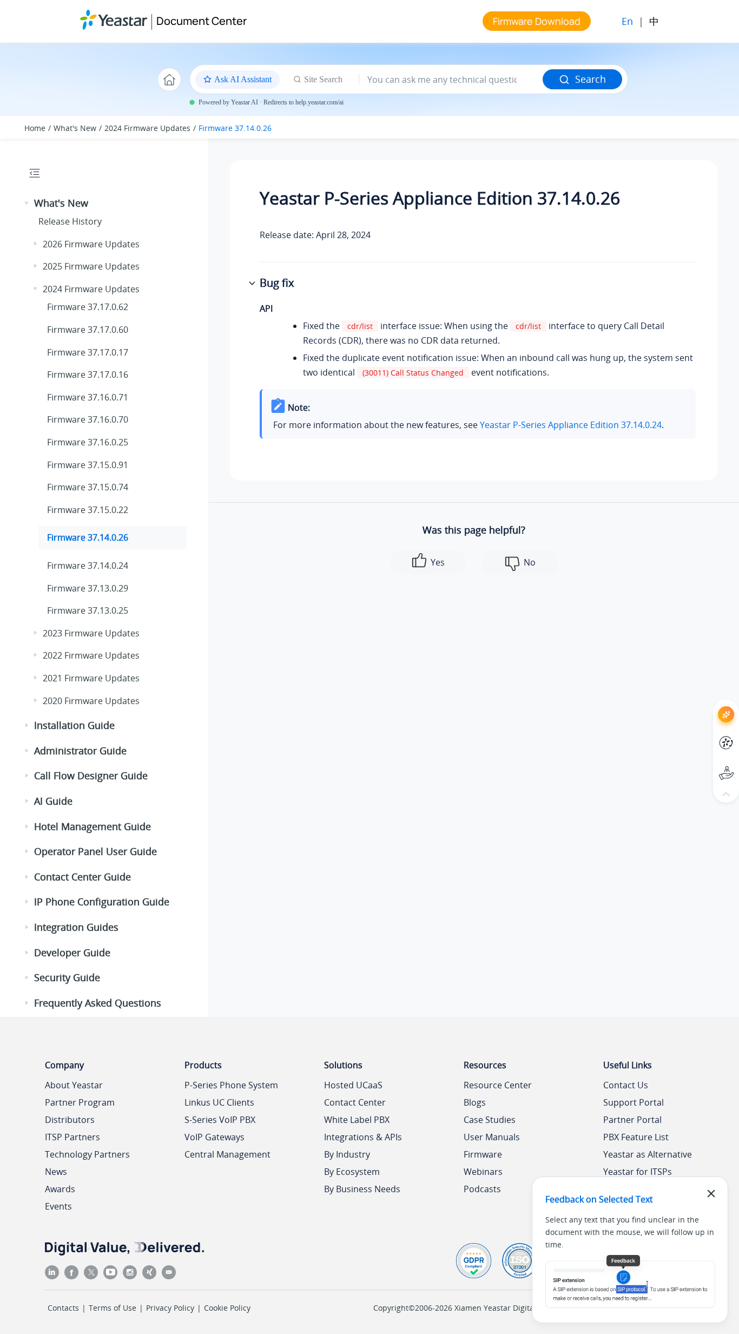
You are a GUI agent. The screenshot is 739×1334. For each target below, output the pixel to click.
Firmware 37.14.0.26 (235, 128)
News (56, 1172)
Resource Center (498, 1085)
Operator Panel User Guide (95, 851)
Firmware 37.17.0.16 (87, 374)
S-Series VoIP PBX (219, 1120)
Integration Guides (76, 927)
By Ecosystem (352, 1172)
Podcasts (482, 1189)
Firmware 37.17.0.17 (87, 352)
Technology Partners (87, 1154)
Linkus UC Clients (219, 1102)
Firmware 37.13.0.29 (87, 588)
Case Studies (490, 1120)
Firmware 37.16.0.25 (87, 442)
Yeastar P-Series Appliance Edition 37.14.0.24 (571, 425)
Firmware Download (536, 21)
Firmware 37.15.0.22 (87, 510)
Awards (60, 1189)
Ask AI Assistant (706, 704)
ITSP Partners (72, 1137)
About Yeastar (74, 1085)
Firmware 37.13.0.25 (87, 610)
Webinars (483, 1172)
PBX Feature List (636, 1137)
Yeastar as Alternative (647, 1154)
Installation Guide (74, 725)
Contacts (63, 1308)
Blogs (475, 1102)
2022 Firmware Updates (91, 655)
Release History (70, 221)
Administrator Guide (80, 750)
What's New (75, 128)
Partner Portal (632, 1120)
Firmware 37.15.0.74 (87, 487)
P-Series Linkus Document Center (706, 734)
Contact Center (355, 1102)
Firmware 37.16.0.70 (87, 419)
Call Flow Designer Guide (91, 775)
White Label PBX (357, 1120)
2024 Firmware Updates (147, 128)
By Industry (347, 1154)
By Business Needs (362, 1189)
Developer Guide (72, 952)
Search (590, 79)
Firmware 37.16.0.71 (87, 397)
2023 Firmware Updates (91, 633)
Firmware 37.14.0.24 (87, 565)
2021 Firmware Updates (91, 678)
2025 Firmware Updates (91, 266)
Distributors (70, 1120)
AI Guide (53, 800)
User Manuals (492, 1137)
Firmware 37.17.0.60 (87, 330)
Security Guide (67, 977)
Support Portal (706, 764)
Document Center (201, 21)
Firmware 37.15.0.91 (87, 465)
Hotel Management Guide (92, 826)
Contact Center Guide (82, 876)
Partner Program (80, 1102)
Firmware (483, 1154)
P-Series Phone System (231, 1085)
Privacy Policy (170, 1308)
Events (58, 1206)
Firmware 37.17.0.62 (87, 307)
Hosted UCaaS (353, 1085)
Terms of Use (112, 1308)
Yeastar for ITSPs (637, 1172)
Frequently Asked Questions (97, 1002)
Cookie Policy (227, 1308)
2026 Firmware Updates (91, 244)
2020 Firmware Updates (91, 701)
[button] (27, 203)
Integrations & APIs (363, 1137)
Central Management (227, 1154)
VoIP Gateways (214, 1137)
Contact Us (625, 1085)
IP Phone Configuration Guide (101, 901)
